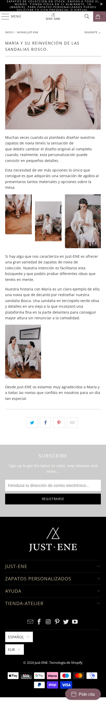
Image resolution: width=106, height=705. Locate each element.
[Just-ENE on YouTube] (75, 622)
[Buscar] (87, 16)
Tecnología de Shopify (66, 662)
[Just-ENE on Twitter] (66, 622)
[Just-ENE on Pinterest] (57, 622)
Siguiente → (92, 32)
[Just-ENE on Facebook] (39, 622)
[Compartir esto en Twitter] (32, 422)
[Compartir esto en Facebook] (45, 422)
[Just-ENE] (53, 16)
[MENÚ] (2, 16)
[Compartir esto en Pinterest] (58, 422)
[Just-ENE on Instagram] (48, 622)
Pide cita (87, 694)
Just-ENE (41, 662)
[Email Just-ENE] (30, 622)
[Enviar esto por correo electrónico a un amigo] (72, 422)
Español (16, 636)
